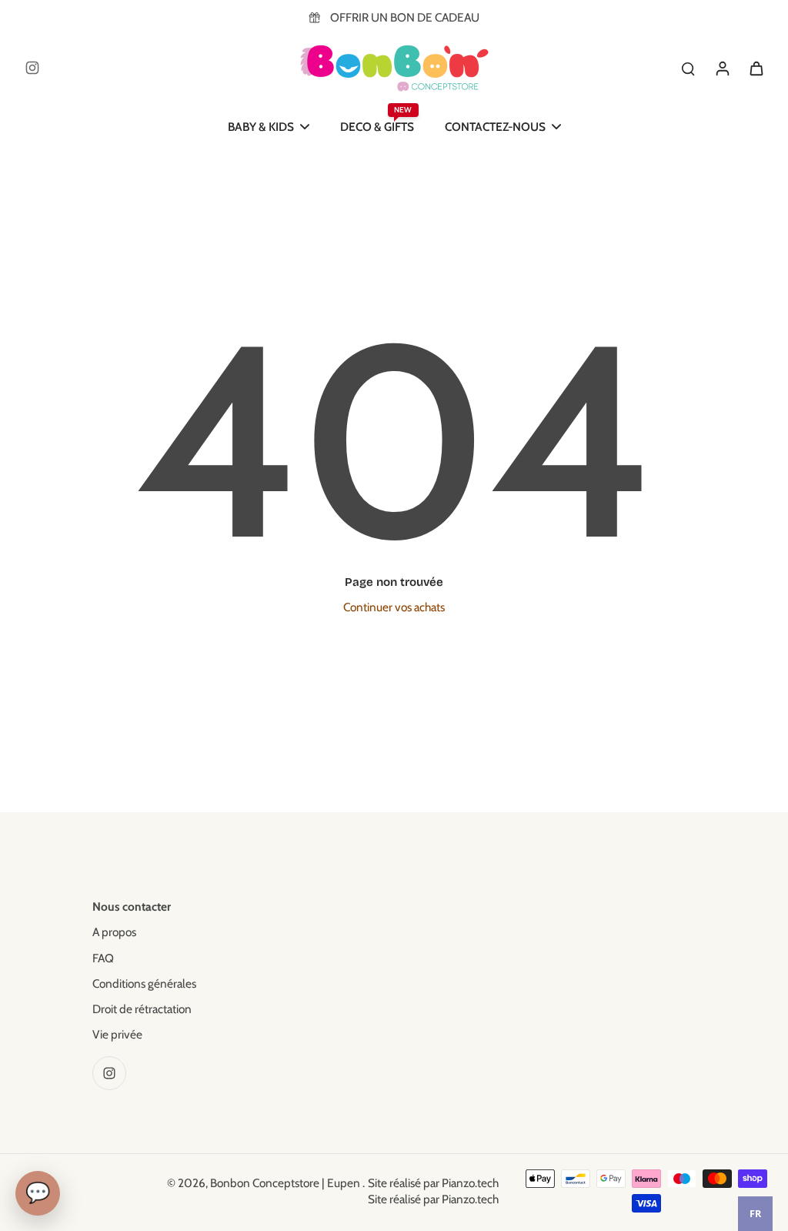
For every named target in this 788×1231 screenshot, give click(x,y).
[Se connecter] (722, 67)
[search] (688, 67)
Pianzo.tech (470, 1183)
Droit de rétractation (142, 1009)
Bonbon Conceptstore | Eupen (286, 1183)
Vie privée (117, 1034)
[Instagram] (32, 68)
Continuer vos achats (394, 607)
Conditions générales (144, 983)
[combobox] (755, 1213)
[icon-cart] (756, 67)
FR (755, 1213)
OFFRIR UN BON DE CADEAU (404, 17)
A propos (114, 932)
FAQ (103, 958)
